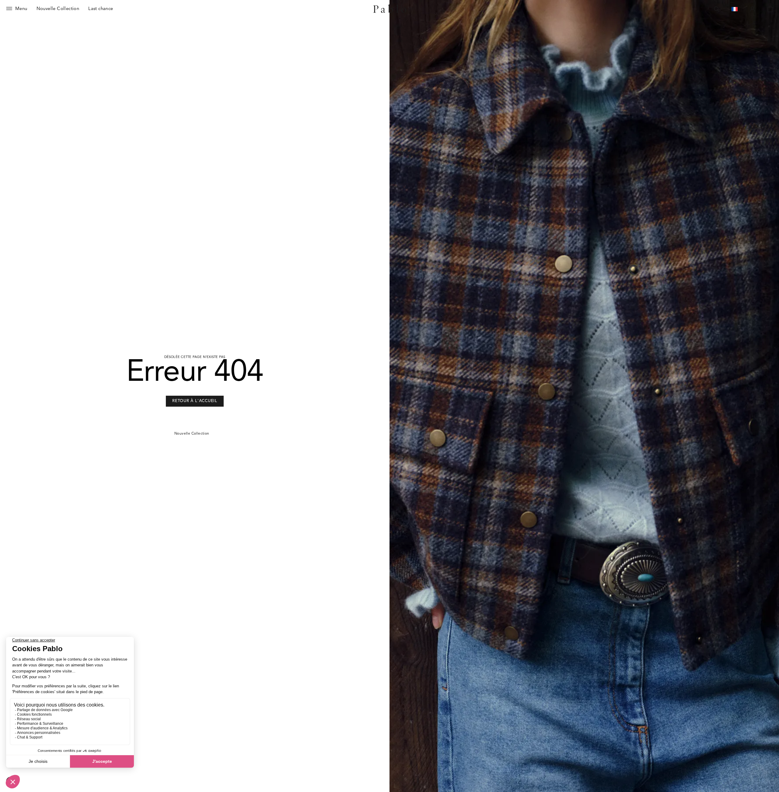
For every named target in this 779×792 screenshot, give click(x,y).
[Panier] (770, 9)
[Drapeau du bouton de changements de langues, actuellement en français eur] (735, 9)
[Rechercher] (716, 9)
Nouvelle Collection (191, 434)
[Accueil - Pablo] (389, 9)
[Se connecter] (752, 9)
